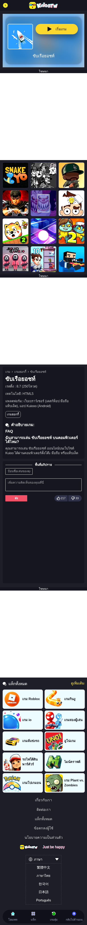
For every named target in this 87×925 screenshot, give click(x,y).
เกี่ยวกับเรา (43, 800)
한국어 (44, 884)
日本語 (44, 892)
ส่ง (16, 498)
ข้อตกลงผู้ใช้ (43, 828)
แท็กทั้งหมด (43, 819)
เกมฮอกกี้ (20, 371)
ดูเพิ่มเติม (77, 683)
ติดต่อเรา (44, 810)
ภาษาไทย (43, 876)
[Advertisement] (43, 116)
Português (43, 900)
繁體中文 (43, 867)
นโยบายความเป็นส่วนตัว (44, 837)
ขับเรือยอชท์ (38, 371)
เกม (7, 371)
